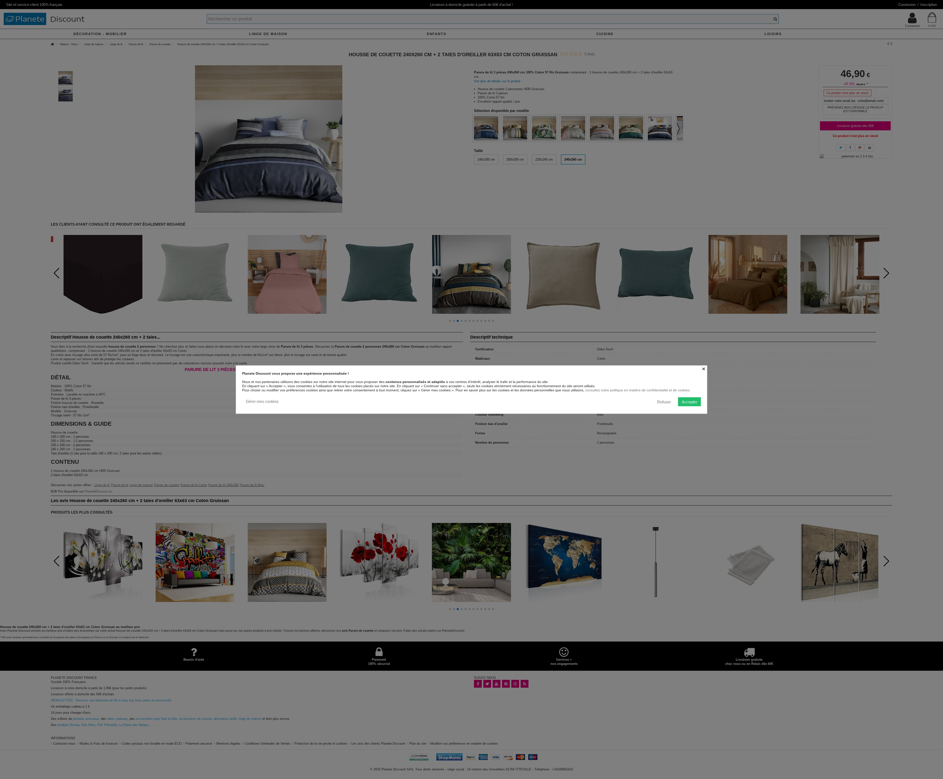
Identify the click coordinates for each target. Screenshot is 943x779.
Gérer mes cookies (262, 401)
